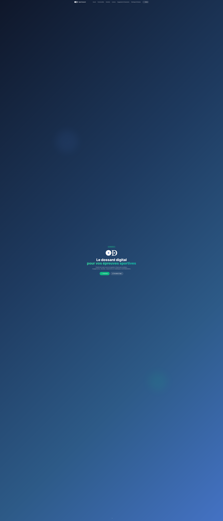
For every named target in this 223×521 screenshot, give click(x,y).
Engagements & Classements (123, 2)
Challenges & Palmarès (136, 2)
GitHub (146, 2)
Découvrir (105, 273)
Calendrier (108, 2)
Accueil (94, 2)
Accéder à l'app (117, 273)
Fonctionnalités (101, 2)
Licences (114, 2)
